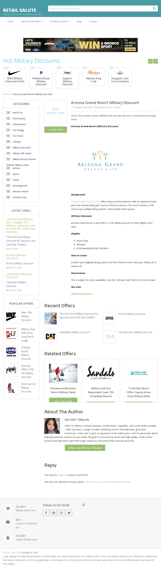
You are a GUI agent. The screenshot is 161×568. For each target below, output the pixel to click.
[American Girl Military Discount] (12, 388)
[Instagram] (61, 513)
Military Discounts (22, 147)
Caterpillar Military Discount (74, 332)
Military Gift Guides (22, 153)
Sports (16, 173)
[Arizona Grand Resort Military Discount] (55, 111)
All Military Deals (58, 21)
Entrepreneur (19, 124)
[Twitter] (69, 513)
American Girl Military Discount (28, 387)
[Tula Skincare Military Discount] (109, 336)
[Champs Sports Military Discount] (12, 352)
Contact (93, 21)
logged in (62, 474)
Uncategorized (20, 185)
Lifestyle (17, 141)
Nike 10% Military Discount (26, 316)
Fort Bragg (18, 130)
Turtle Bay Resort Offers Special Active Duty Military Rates (139, 392)
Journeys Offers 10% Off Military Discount (27, 371)
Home (10, 21)
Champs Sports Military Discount (26, 353)
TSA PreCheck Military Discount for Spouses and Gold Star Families (78, 315)
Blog (79, 21)
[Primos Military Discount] (109, 318)
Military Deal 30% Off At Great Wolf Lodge (28, 334)
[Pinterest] (53, 513)
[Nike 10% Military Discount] (12, 317)
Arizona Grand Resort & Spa (85, 201)
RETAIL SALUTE (19, 10)
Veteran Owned (20, 191)
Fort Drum (18, 135)
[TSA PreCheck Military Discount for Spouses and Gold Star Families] (50, 318)
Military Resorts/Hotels (24, 159)
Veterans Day (19, 197)
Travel (16, 179)
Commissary (19, 118)
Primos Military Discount (131, 314)
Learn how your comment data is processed (107, 481)
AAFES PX (17, 112)
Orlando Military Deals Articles (17, 166)
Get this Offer (63, 401)
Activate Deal (55, 129)
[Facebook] (46, 513)
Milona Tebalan (113, 107)
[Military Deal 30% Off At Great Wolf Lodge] (12, 333)
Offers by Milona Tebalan (85, 448)
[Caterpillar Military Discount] (50, 336)
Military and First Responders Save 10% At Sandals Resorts (101, 392)
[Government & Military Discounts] (83, 504)
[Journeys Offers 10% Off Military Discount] (12, 370)
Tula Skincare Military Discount (135, 332)
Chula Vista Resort (81, 293)
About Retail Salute (31, 21)
